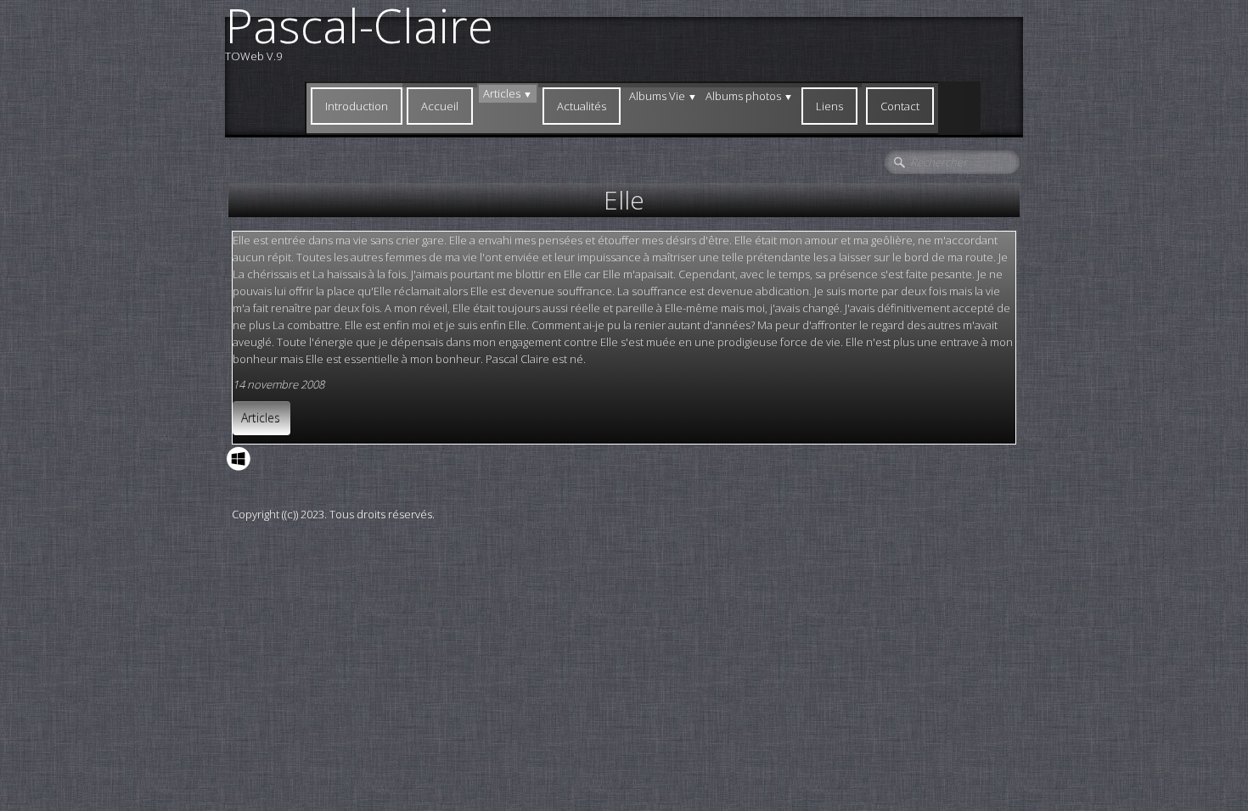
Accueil (439, 106)
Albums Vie (663, 95)
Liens (829, 106)
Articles (507, 93)
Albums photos (749, 95)
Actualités (581, 106)
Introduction (356, 106)
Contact (899, 106)
